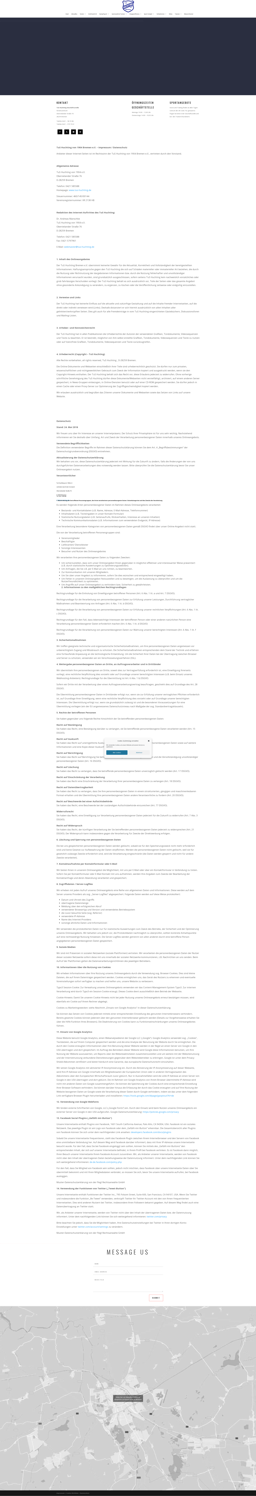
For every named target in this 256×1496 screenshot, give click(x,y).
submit (156, 1298)
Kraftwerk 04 (92, 14)
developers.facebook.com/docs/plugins (151, 1132)
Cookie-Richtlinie (72, 1493)
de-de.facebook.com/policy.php (106, 1161)
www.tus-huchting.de (80, 190)
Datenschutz (84, 1493)
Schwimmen (160, 14)
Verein (82, 14)
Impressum (60, 1493)
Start (67, 14)
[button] (149, 741)
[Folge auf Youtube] (73, 131)
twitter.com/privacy (157, 1216)
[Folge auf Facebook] (60, 131)
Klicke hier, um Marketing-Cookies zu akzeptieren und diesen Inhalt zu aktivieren (128, 1398)
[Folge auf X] (66, 131)
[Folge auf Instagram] (80, 131)
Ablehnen (139, 752)
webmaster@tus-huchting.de (79, 246)
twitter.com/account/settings (93, 1226)
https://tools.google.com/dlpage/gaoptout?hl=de (148, 1095)
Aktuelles (74, 14)
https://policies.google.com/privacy (161, 1111)
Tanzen (177, 14)
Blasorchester (188, 14)
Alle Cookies (117, 752)
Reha (170, 14)
